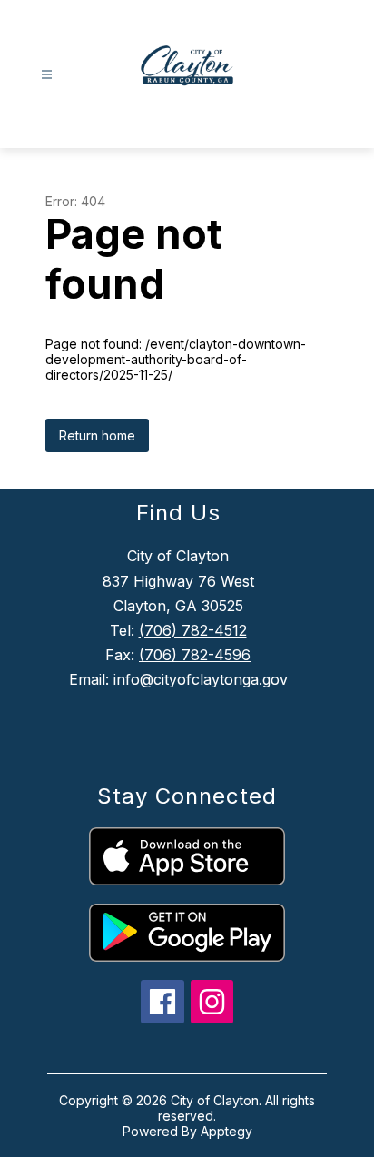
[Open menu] (46, 74)
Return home (97, 435)
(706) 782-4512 (193, 630)
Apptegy (226, 1131)
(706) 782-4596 (195, 655)
